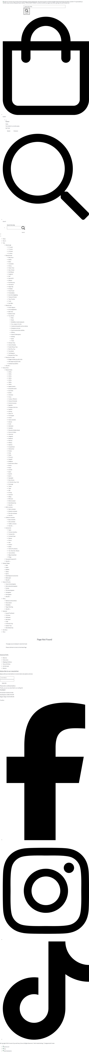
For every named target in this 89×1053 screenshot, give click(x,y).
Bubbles (7, 569)
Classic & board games (11, 584)
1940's (10, 374)
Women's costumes (12, 511)
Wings (9, 557)
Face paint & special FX (11, 559)
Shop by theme (9, 369)
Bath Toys (10, 311)
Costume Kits (11, 534)
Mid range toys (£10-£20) (14, 361)
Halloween (10, 426)
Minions (10, 280)
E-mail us (2, 700)
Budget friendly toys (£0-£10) (15, 359)
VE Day (10, 492)
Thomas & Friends (12, 297)
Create (52, 1043)
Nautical (10, 444)
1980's (10, 382)
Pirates (10, 451)
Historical (10, 434)
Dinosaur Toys (11, 342)
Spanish (10, 473)
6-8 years (10, 251)
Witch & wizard (11, 500)
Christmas (10, 394)
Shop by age (8, 245)
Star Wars (10, 303)
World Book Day (12, 503)
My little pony (11, 282)
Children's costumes (10, 517)
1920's (10, 372)
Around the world (12, 388)
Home (4, 238)
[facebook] (46, 839)
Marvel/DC (11, 278)
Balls (7, 565)
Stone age (10, 484)
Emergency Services (13, 407)
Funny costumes (12, 419)
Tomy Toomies (11, 299)
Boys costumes (11, 519)
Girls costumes (11, 521)
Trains (12, 340)
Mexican (10, 440)
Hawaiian (10, 428)
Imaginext (10, 274)
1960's (10, 378)
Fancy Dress (6, 367)
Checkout (16, 131)
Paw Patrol (11, 284)
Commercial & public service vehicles (19, 326)
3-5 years (10, 249)
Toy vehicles (11, 315)
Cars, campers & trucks (16, 324)
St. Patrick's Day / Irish (13, 482)
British (9, 392)
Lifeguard (10, 436)
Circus (9, 396)
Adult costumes (9, 507)
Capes (9, 530)
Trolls (9, 301)
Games (7, 571)
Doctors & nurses (12, 403)
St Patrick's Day (9, 623)
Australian (10, 390)
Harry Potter (11, 270)
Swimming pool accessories (12, 575)
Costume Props (11, 536)
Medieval (10, 438)
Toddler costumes (12, 523)
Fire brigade (11, 415)
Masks (9, 546)
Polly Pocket (11, 290)
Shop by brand (9, 255)
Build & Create (11, 313)
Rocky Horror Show (12, 463)
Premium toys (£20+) (13, 363)
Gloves (10, 540)
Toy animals (11, 351)
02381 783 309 (10, 694)
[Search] (23, 227)
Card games (8, 592)
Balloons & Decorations (11, 600)
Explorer (10, 409)
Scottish (10, 469)
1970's (10, 380)
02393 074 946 (9, 692)
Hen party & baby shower (14, 430)
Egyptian (10, 405)
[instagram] (46, 938)
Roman (10, 465)
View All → (8, 365)
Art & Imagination (12, 309)
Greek (9, 424)
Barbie (9, 259)
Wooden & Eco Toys (13, 355)
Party (4, 598)
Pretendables (11, 292)
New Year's (8, 619)
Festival (10, 411)
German (10, 421)
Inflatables (8, 604)
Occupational (11, 446)
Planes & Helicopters (16, 334)
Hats (9, 542)
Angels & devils (11, 386)
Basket (8, 131)
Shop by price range (10, 357)
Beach (7, 567)
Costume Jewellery (12, 532)
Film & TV (10, 413)
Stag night (10, 478)
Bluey (9, 261)
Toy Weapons (11, 353)
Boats (12, 320)
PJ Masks (10, 288)
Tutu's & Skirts (11, 552)
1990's (10, 384)
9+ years (10, 253)
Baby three (10, 257)
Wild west (10, 498)
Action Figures (11, 307)
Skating (13, 336)
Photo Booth (9, 602)
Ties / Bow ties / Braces (13, 550)
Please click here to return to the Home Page (16, 647)
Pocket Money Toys (13, 347)
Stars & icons (11, 480)
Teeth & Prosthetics (13, 548)
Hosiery (10, 544)
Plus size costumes (12, 513)
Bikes (12, 317)
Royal (9, 467)
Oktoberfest (11, 448)
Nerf (9, 276)
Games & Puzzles (7, 582)
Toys (4, 243)
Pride (9, 453)
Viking (9, 496)
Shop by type (8, 305)
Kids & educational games (11, 586)
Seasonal (5, 611)
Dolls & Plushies (12, 344)
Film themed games (10, 590)
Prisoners (10, 457)
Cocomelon (11, 263)
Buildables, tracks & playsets (17, 322)
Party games (8, 594)
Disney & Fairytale (12, 401)
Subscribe (4, 683)
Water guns (8, 577)
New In (4, 240)
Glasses (10, 538)
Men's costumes (12, 509)
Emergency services (15, 328)
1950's (10, 376)
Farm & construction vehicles (17, 330)
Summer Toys (9, 625)
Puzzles (7, 588)
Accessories (8, 528)
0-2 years (10, 247)
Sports (9, 476)
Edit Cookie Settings (38, 1043)
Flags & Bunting (9, 607)
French (10, 417)
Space (12, 338)
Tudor (9, 488)
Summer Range (6, 563)
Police (9, 455)
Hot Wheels (11, 272)
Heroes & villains (12, 432)
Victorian (10, 494)
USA (9, 490)
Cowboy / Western (12, 399)
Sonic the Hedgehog (13, 295)
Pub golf (10, 459)
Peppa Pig (10, 286)
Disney (10, 265)
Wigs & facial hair (12, 555)
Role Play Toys (11, 349)
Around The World (10, 613)
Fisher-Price (11, 268)
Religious (10, 461)
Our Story (5, 629)
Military (13, 332)
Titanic (10, 486)
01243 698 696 (10, 696)
